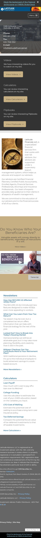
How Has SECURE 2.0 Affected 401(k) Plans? (17, 301)
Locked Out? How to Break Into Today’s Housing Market (18, 334)
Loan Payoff (9, 383)
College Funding (11, 392)
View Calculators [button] (14, 99)
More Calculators (12, 430)
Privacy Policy (23, 494)
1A (1, 505)
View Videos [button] (12, 74)
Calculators (10, 378)
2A (5, 505)
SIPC (13, 471)
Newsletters (10, 295)
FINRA (8, 471)
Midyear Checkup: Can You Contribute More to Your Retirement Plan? (20, 351)
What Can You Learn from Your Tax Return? (19, 315)
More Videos (20, 247)
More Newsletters (12, 369)
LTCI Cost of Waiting (12, 405)
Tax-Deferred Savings (13, 417)
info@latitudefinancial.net (15, 48)
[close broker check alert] (38, 2)
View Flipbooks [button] (13, 124)
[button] (33, 15)
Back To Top (31, 530)
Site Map (16, 522)
